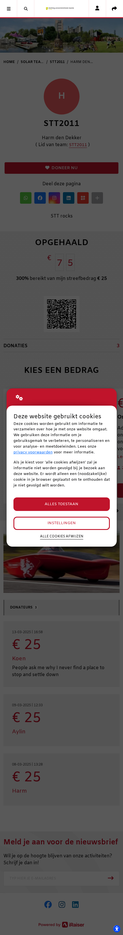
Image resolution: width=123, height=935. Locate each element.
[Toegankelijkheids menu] (116, 928)
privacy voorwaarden (33, 452)
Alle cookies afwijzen (61, 536)
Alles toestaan (61, 504)
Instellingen (61, 523)
